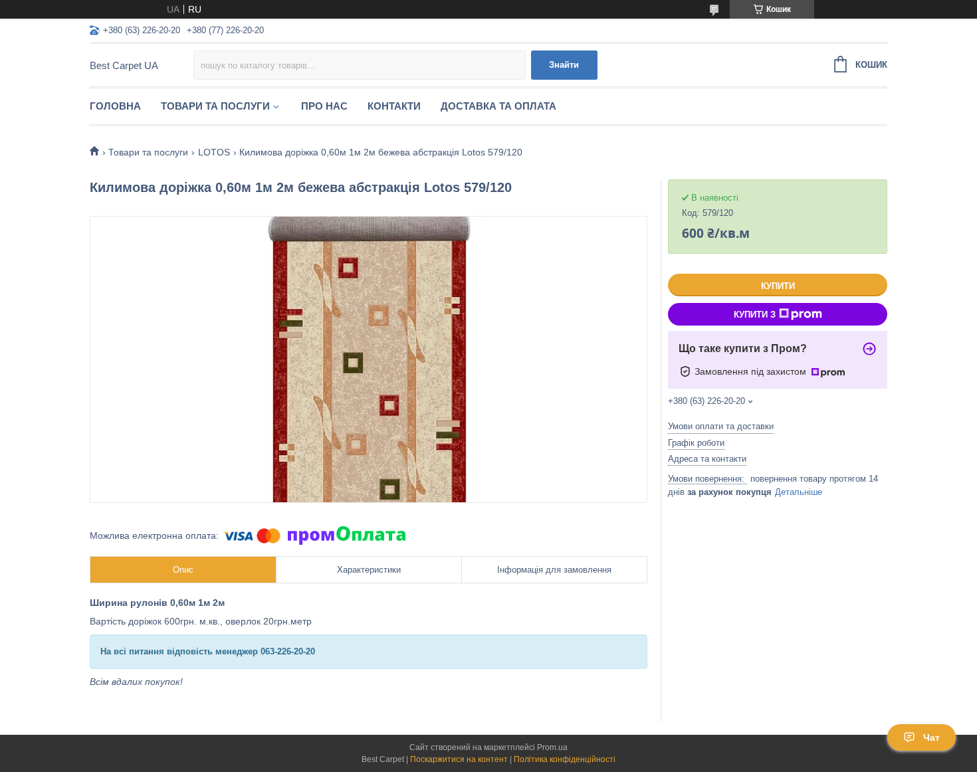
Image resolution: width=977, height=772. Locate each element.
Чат (931, 737)
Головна (115, 106)
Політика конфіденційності (564, 759)
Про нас (324, 106)
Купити (778, 286)
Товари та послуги (215, 106)
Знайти (564, 65)
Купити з (755, 315)
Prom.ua (552, 747)
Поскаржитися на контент (459, 759)
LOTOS (214, 152)
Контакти (394, 106)
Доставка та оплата (498, 106)
